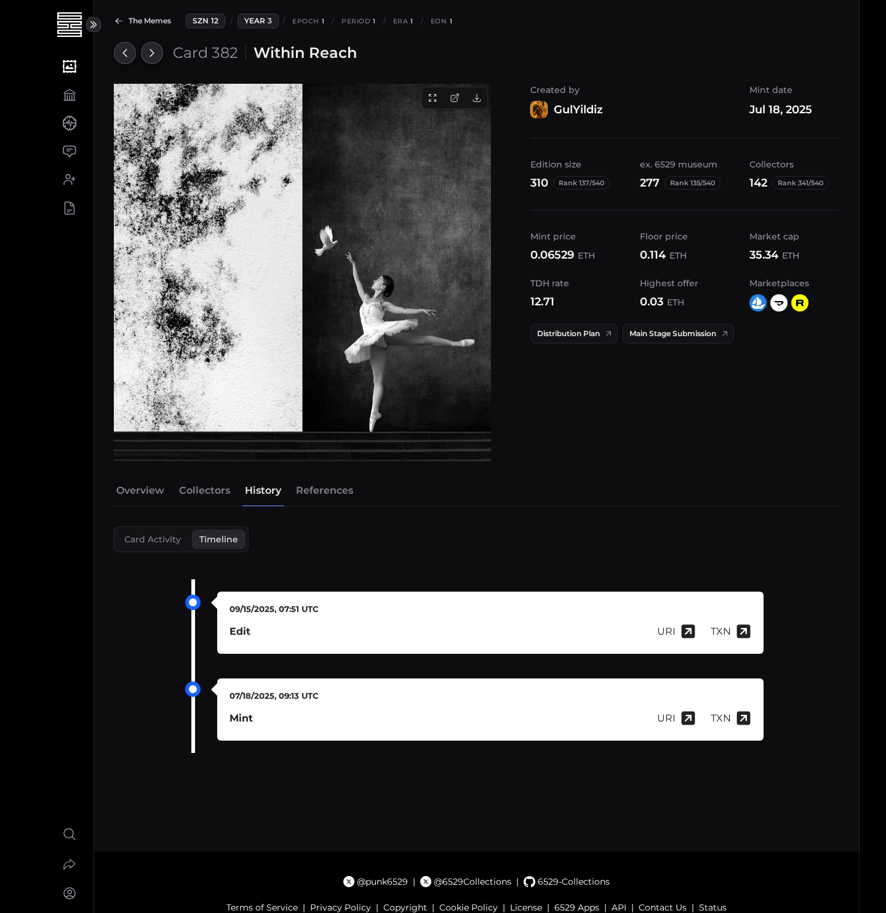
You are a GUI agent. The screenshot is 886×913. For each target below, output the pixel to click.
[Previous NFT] (125, 53)
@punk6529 (382, 881)
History (263, 490)
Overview (140, 490)
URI (666, 631)
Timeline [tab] (218, 539)
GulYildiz (578, 109)
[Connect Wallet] (69, 893)
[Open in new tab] (455, 98)
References (324, 490)
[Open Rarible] (799, 303)
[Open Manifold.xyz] (779, 303)
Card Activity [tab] (152, 539)
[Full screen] (432, 98)
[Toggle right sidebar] (93, 24)
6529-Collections (573, 881)
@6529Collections (472, 881)
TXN (721, 631)
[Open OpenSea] (758, 303)
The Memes (150, 20)
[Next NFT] (152, 53)
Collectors (204, 490)
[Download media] (477, 98)
